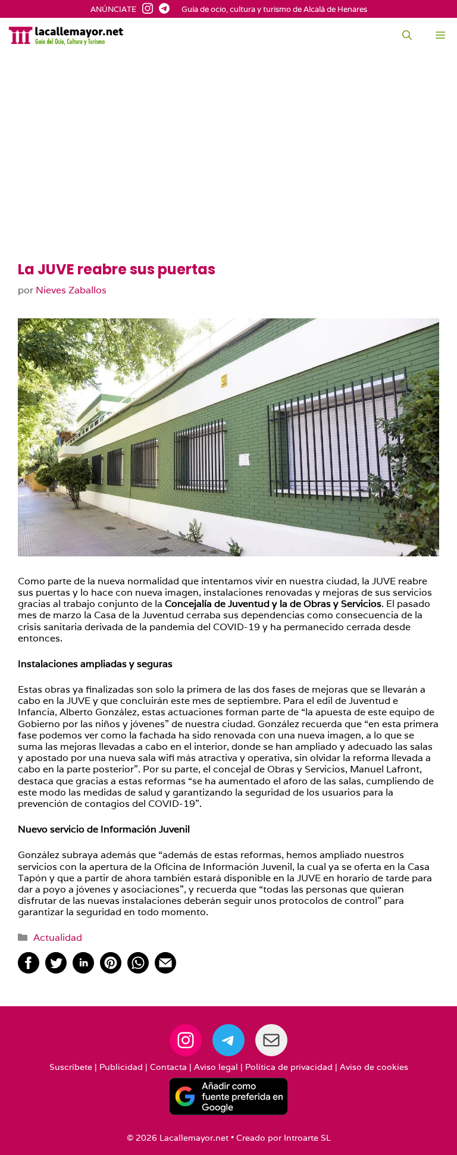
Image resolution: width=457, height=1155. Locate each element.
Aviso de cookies (374, 1067)
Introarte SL (307, 1137)
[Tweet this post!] (56, 970)
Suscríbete (70, 1067)
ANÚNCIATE (113, 9)
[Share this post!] (28, 970)
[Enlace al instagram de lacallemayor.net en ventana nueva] (144, 9)
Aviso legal (216, 1067)
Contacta (168, 1067)
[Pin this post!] (110, 970)
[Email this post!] (165, 970)
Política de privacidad (289, 1067)
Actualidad (57, 937)
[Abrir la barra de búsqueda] (407, 36)
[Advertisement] (228, 172)
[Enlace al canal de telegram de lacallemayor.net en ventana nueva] (161, 9)
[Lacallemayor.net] (66, 36)
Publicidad (121, 1067)
